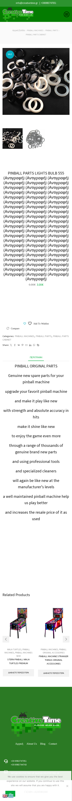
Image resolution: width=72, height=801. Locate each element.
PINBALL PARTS (51, 30)
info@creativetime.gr (27, 3)
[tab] (36, 358)
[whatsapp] (34, 345)
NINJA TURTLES (14, 649)
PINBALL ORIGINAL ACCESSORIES (54, 651)
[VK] (19, 345)
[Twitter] (11, 345)
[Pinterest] (22, 345)
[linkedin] (30, 345)
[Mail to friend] (26, 345)
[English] (5, 795)
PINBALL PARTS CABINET (36, 34)
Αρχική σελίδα (18, 30)
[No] (67, 786)
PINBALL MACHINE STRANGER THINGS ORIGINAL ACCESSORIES (53, 660)
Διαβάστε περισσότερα (18, 673)
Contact (53, 743)
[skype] (37, 345)
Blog (42, 743)
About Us (31, 743)
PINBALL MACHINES (35, 30)
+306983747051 (48, 3)
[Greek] (11, 795)
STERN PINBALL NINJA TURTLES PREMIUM (18, 661)
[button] (7, 82)
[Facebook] (15, 345)
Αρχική (19, 743)
